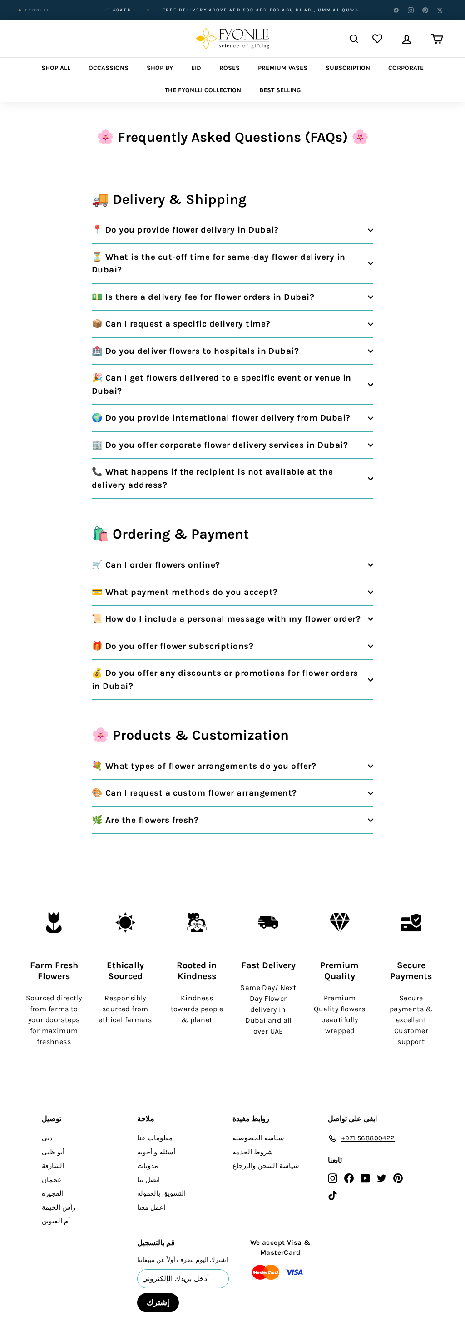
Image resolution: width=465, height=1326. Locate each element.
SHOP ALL (55, 68)
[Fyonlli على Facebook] (349, 1178)
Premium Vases (282, 68)
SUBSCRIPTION (348, 68)
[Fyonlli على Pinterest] (398, 1178)
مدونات (147, 1166)
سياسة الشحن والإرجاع (265, 1166)
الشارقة (53, 1166)
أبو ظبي (53, 1152)
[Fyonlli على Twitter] (381, 1178)
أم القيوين (56, 1221)
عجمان (52, 1180)
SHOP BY (160, 68)
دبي (47, 1138)
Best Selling (280, 90)
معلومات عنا (155, 1138)
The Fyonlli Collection (203, 90)
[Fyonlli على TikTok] (332, 1195)
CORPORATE (406, 68)
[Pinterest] (425, 10)
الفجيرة (53, 1193)
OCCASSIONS (109, 68)
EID (196, 68)
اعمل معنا (151, 1207)
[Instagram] (410, 10)
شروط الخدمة (252, 1152)
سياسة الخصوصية (258, 1138)
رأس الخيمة (58, 1207)
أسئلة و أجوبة (156, 1152)
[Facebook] (396, 10)
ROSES (229, 68)
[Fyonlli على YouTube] (365, 1178)
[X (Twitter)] (439, 10)
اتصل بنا (148, 1180)
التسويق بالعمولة (161, 1193)
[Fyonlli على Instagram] (332, 1178)
